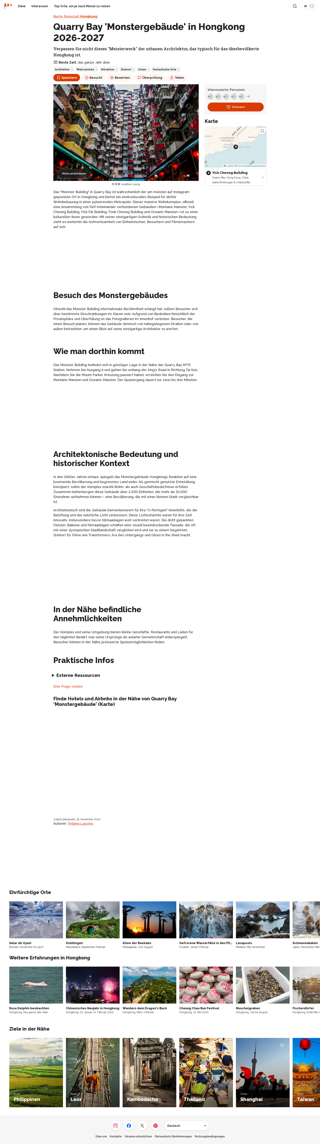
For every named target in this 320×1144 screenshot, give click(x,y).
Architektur (62, 69)
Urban (142, 69)
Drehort (126, 69)
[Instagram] (115, 1125)
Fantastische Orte (164, 69)
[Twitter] (142, 1125)
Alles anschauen (74, 173)
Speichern (69, 77)
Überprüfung (152, 77)
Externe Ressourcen (78, 675)
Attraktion (107, 69)
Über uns (101, 1136)
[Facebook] (128, 1125)
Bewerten (122, 77)
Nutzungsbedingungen (210, 1136)
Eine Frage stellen (68, 686)
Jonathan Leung (130, 184)
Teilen (179, 77)
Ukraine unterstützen (138, 1136)
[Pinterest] (155, 1125)
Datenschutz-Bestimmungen (173, 1136)
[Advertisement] (126, 258)
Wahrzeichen (85, 69)
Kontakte (116, 1136)
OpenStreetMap (245, 166)
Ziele (22, 6)
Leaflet (229, 166)
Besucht (96, 77)
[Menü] (309, 6)
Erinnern (238, 107)
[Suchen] (295, 6)
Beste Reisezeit (75, 16)
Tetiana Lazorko (80, 823)
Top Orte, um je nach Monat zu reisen (82, 6)
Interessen (39, 6)
